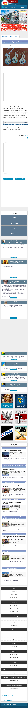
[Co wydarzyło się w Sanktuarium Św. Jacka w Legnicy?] (7, 401)
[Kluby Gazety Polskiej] (7, 417)
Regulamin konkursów (7, 695)
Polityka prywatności (6, 700)
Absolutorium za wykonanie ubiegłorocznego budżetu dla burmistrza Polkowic (12, 546)
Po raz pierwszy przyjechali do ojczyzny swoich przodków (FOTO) (13, 495)
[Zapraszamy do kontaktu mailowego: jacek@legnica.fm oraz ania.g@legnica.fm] (14, 27)
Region (14, 233)
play (5, 122)
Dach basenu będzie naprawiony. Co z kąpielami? (13, 368)
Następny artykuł (20, 178)
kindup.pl (14, 704)
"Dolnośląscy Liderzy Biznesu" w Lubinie (11, 511)
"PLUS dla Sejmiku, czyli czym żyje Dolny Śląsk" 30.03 (14, 378)
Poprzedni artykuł (8, 178)
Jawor (14, 228)
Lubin (15, 36)
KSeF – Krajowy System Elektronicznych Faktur (12, 305)
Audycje (14, 444)
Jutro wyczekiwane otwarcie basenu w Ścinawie (13, 477)
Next (25, 17)
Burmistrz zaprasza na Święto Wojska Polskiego (12, 367)
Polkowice (14, 222)
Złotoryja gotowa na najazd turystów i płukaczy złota (13, 357)
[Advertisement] (14, 87)
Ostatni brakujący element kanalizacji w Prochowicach (13, 247)
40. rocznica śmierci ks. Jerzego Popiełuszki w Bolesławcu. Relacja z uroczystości (13, 579)
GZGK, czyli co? (6, 389)
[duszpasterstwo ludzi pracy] (21, 417)
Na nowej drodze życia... (8, 266)
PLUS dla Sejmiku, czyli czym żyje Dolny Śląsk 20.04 (13, 377)
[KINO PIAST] (21, 433)
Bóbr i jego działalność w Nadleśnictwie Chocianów (14, 561)
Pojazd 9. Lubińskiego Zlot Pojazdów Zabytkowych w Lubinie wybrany (14, 459)
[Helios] (7, 433)
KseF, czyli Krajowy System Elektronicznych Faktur (13, 306)
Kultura (11, 36)
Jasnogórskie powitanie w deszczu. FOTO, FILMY (13, 265)
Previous (2, 17)
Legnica (14, 213)
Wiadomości (5, 36)
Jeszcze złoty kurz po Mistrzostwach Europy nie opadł (13, 356)
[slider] (14, 17)
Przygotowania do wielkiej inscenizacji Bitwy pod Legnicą (14, 388)
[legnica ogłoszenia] (21, 400)
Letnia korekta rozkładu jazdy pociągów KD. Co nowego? (13, 529)
